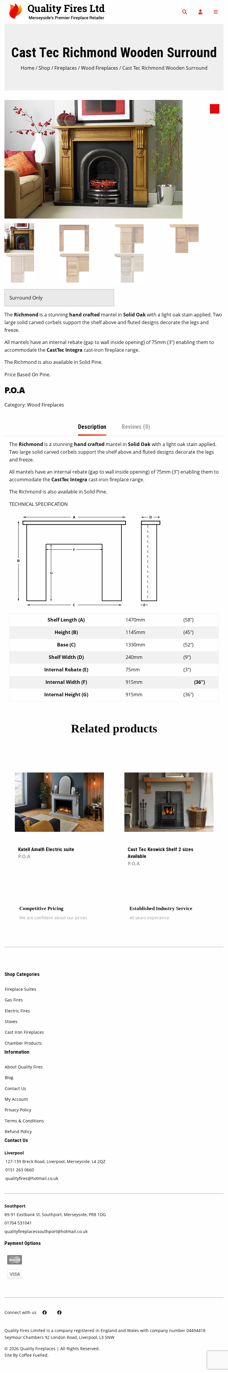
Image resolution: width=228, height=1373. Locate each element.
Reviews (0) (136, 426)
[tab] (92, 427)
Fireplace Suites (20, 989)
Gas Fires (14, 1000)
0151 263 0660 (19, 1170)
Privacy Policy (18, 1110)
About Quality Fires (24, 1067)
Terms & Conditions (24, 1121)
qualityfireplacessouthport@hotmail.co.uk (46, 1231)
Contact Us (15, 1088)
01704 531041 (18, 1223)
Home (27, 68)
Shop (44, 68)
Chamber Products (23, 1043)
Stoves (11, 1021)
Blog (9, 1077)
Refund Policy (18, 1131)
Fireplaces (65, 68)
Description (92, 426)
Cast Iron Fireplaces (24, 1032)
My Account (16, 1099)
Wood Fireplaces (99, 68)
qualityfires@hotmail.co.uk (31, 1178)
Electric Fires (17, 1011)
